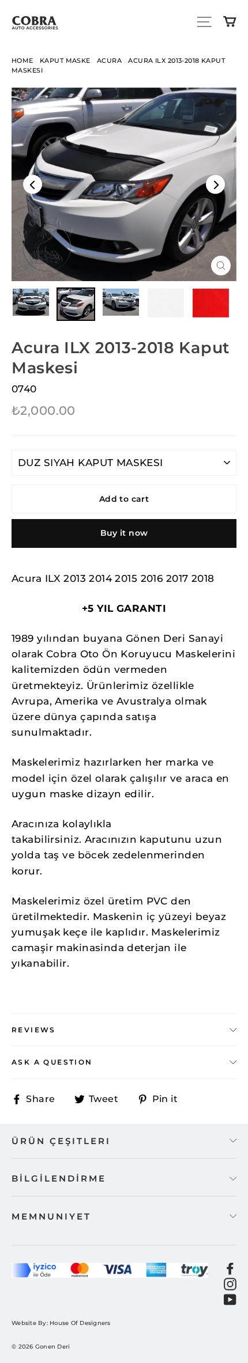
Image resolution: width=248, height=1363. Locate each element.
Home (22, 60)
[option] (124, 184)
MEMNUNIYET (51, 1216)
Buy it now (124, 533)
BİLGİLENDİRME (59, 1178)
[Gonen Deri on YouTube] (230, 1299)
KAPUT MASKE (65, 60)
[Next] (215, 184)
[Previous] (32, 184)
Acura (109, 60)
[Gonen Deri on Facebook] (230, 1267)
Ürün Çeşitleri (61, 1140)
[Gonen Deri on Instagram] (230, 1283)
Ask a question (52, 1062)
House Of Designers (80, 1323)
